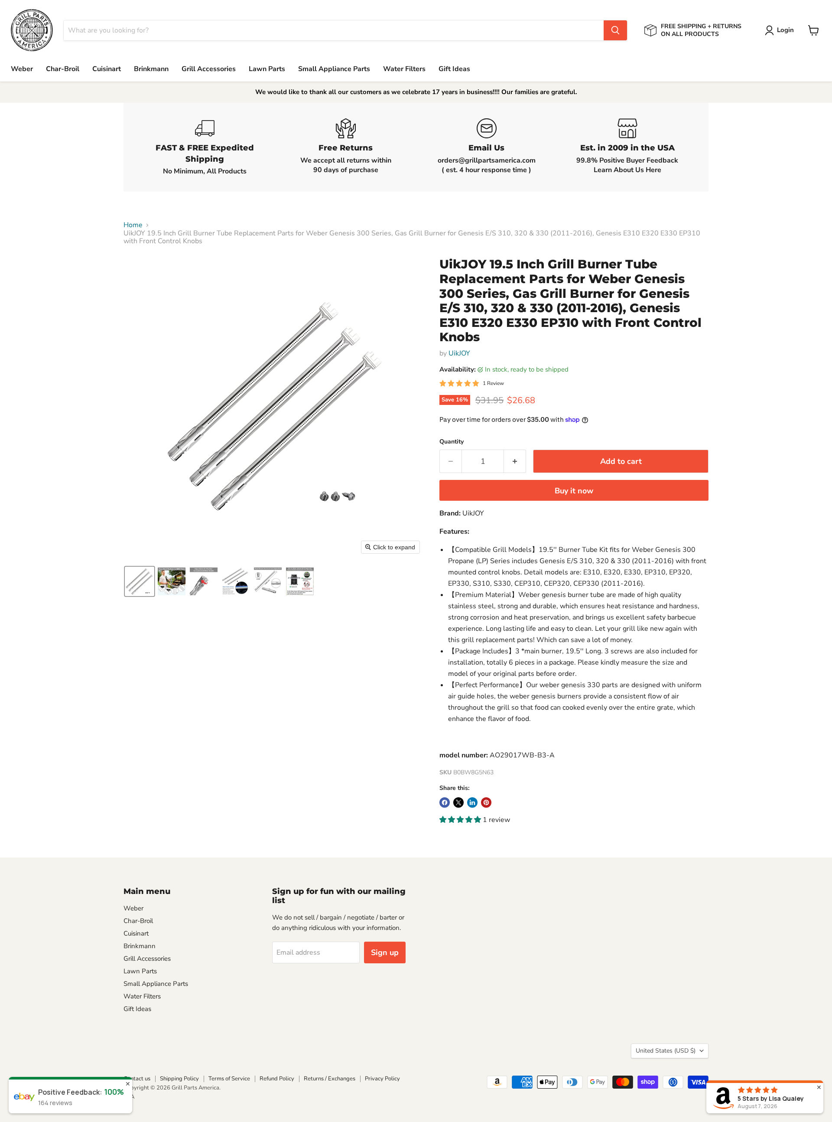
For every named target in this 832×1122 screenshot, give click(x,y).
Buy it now (574, 491)
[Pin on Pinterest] (486, 802)
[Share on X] (458, 802)
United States (666, 1051)
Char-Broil (62, 69)
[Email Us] (486, 147)
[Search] (615, 30)
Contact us (137, 1079)
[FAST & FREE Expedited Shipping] (204, 147)
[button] (781, 30)
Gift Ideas (454, 69)
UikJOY (459, 353)
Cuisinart (106, 69)
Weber (22, 69)
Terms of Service (229, 1079)
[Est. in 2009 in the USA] (627, 147)
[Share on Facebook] (444, 802)
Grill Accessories (209, 69)
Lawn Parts (267, 69)
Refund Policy (277, 1079)
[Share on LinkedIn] (472, 802)
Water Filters (404, 69)
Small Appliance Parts (334, 69)
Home (133, 225)
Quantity (451, 441)
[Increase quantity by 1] (515, 461)
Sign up (385, 952)
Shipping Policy (179, 1079)
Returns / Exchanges (329, 1079)
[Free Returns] (345, 147)
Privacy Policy (382, 1079)
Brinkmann (151, 69)
